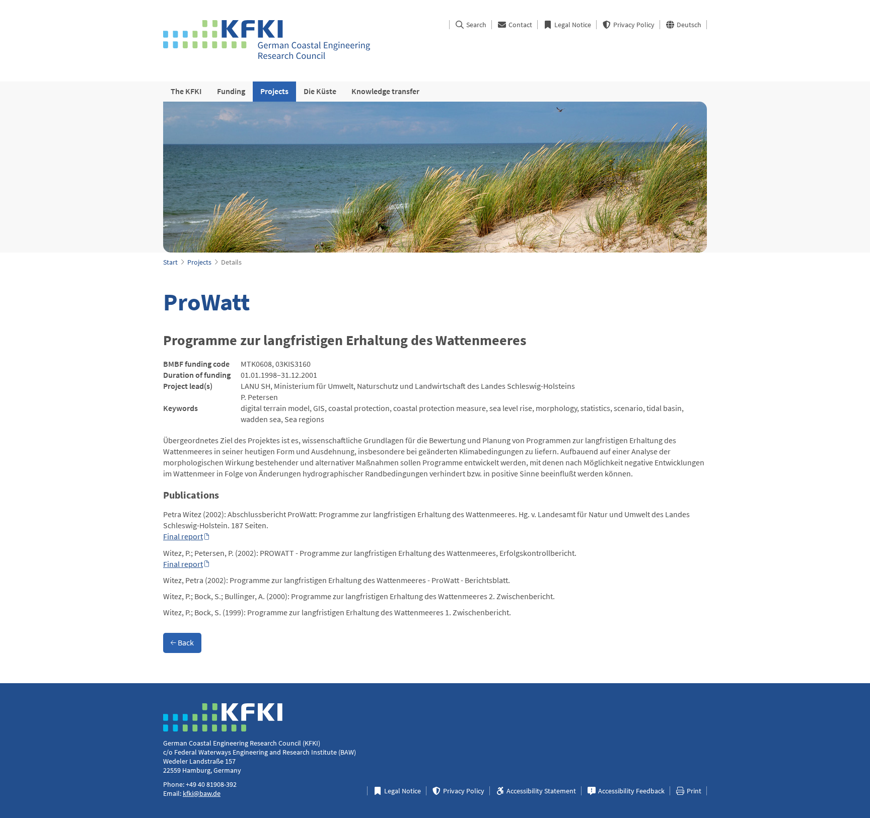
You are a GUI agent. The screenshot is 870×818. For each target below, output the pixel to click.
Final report (183, 536)
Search (475, 24)
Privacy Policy (633, 24)
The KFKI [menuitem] (186, 91)
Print (693, 790)
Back (185, 642)
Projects (199, 262)
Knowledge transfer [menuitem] (385, 91)
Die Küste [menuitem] (320, 91)
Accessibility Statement (540, 790)
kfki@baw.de (202, 793)
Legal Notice (572, 24)
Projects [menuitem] (274, 91)
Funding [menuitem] (231, 91)
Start (170, 262)
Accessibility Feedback (631, 790)
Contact (519, 24)
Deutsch (688, 24)
